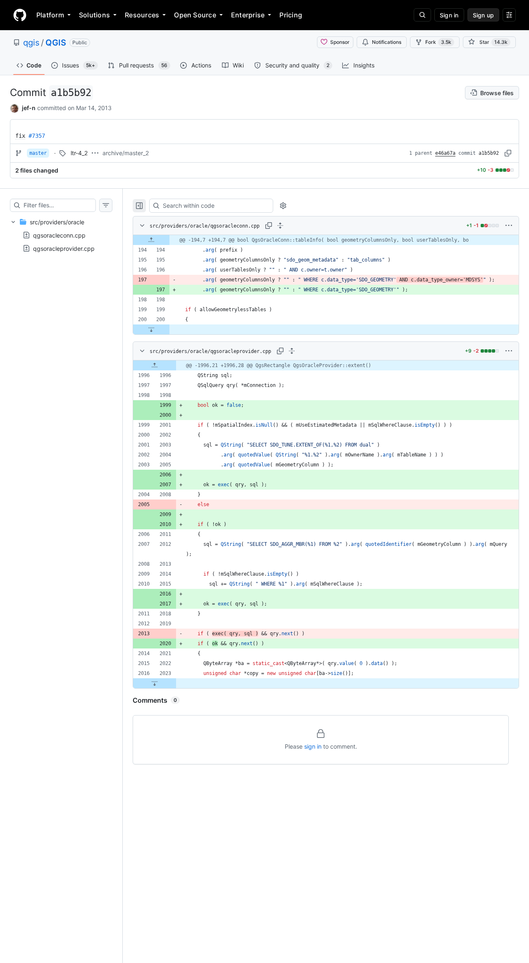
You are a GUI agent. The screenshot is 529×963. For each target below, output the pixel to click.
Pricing (290, 15)
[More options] (508, 225)
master (38, 153)
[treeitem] (61, 235)
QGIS (55, 43)
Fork (438, 42)
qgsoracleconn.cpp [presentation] (59, 234)
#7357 (37, 135)
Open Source (195, 15)
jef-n (29, 107)
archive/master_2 (125, 152)
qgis (31, 43)
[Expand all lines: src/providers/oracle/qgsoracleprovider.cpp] (292, 351)
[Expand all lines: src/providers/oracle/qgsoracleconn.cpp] (280, 225)
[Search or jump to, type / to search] (422, 15)
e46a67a (445, 153)
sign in (313, 746)
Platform (50, 15)
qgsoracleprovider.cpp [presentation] (64, 248)
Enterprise (247, 15)
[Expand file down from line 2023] (154, 683)
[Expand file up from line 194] (151, 240)
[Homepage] (19, 15)
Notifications (386, 42)
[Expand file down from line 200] (151, 329)
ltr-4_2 (79, 152)
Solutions (94, 15)
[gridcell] (326, 240)
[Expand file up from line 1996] (154, 365)
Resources (142, 15)
